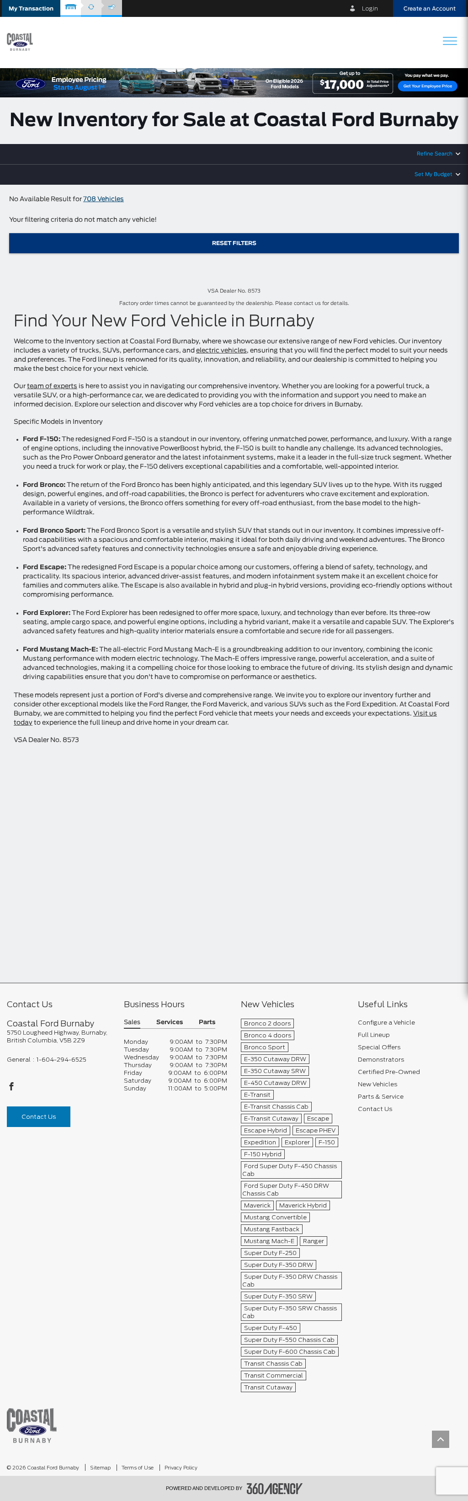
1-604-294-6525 (61, 1059)
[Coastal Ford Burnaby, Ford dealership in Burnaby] (23, 42)
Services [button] (169, 1023)
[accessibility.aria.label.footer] (275, 1488)
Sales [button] (132, 1023)
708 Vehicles (103, 199)
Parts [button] (207, 1023)
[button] (31, 8)
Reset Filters (234, 243)
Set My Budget (433, 174)
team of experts (52, 386)
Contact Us (38, 1116)
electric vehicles (221, 350)
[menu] (449, 41)
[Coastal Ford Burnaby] (32, 1425)
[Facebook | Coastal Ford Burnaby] (11, 1088)
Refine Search (434, 154)
